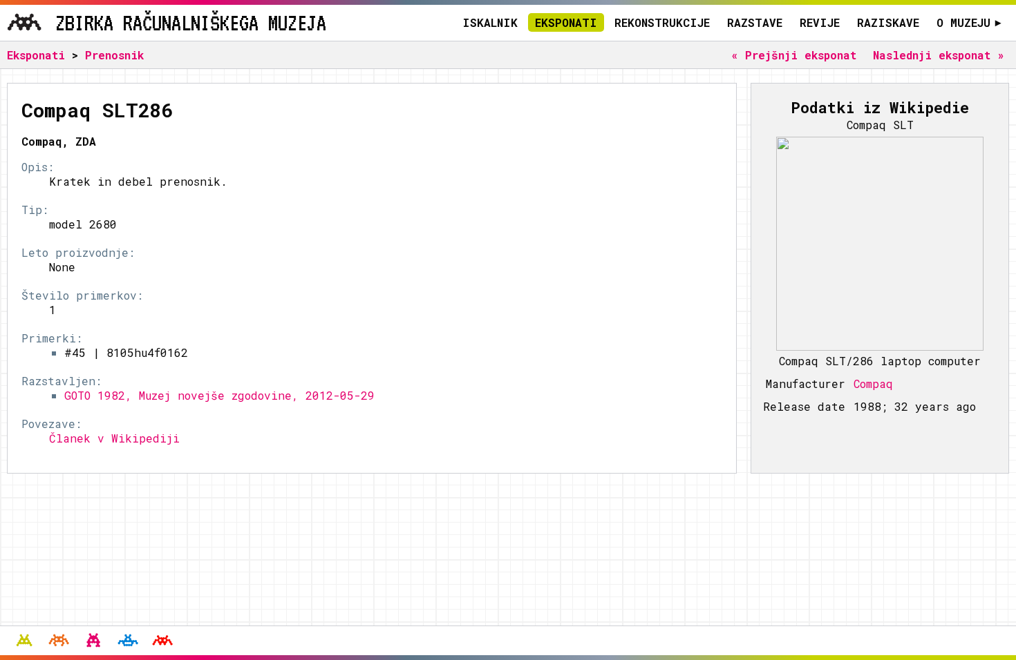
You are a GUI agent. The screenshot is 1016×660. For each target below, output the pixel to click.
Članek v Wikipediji (114, 438)
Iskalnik (490, 22)
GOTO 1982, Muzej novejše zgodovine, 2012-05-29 (219, 395)
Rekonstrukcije (662, 22)
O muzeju (969, 22)
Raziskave (888, 22)
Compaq (873, 383)
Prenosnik (114, 55)
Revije (820, 22)
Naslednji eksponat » (938, 55)
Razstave (754, 22)
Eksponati (566, 22)
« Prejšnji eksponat (793, 55)
